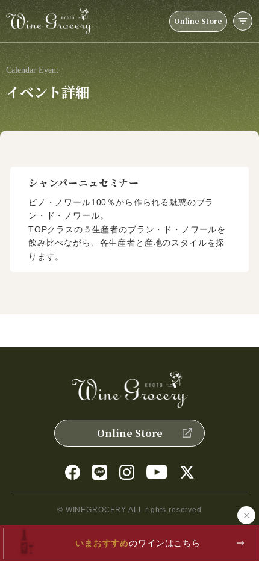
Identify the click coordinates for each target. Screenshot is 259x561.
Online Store (198, 21)
